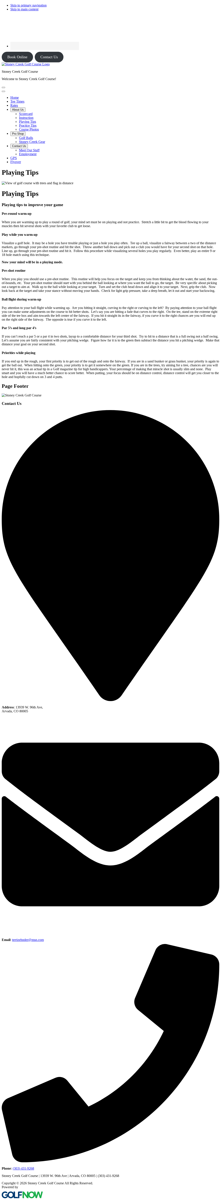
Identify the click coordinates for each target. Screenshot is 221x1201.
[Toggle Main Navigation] (3, 87)
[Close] (3, 91)
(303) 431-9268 (23, 1168)
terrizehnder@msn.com (28, 940)
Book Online (17, 57)
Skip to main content (24, 9)
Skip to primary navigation (28, 5)
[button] (17, 109)
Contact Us (49, 57)
